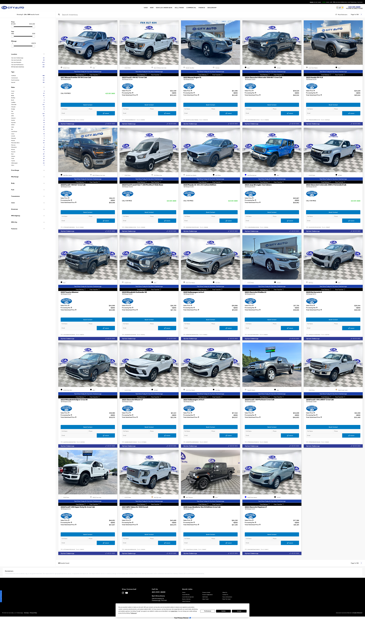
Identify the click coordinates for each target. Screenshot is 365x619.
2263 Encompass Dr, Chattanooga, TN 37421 (348, 2)
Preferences (207, 611)
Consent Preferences (1, 596)
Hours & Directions (354, 8)
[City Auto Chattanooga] (12, 7)
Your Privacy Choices (181, 618)
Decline (223, 611)
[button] (115, 42)
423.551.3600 (315, 2)
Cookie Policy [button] (174, 611)
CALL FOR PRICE (66, 93)
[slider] (12, 26)
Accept (239, 611)
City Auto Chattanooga (67, 124)
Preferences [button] (134, 613)
